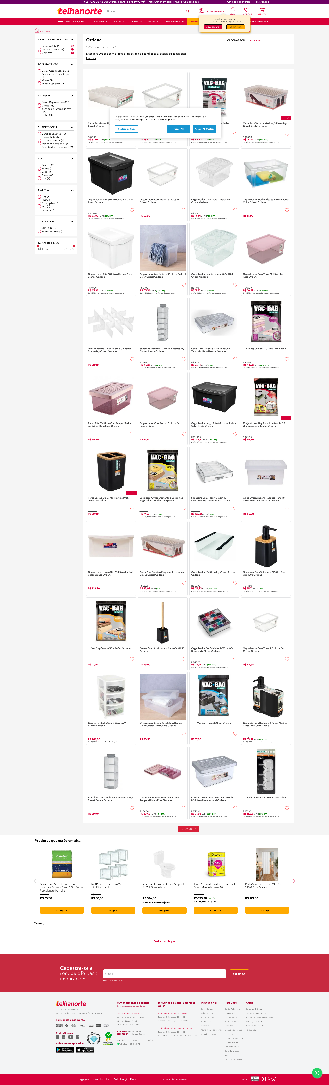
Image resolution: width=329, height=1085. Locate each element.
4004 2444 (122, 1031)
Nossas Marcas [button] (173, 21)
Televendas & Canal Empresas (176, 1002)
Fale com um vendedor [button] (255, 21)
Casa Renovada (231, 1042)
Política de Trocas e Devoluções (259, 1017)
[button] (74, 21)
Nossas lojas (206, 1026)
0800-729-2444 (124, 1034)
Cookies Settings (126, 129)
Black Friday (230, 1034)
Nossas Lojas (154, 21)
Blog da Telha (231, 1013)
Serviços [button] (134, 21)
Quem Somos (207, 1009)
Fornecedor (206, 1021)
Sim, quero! (213, 26)
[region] (165, 123)
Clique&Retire (231, 1017)
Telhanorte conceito (209, 1013)
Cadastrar (239, 973)
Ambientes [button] (99, 21)
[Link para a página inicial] (37, 30)
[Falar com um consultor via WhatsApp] (317, 1073)
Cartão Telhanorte (232, 1009)
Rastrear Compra (232, 1047)
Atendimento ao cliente (211, 1030)
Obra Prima (230, 1026)
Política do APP (252, 1030)
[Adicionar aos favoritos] (235, 134)
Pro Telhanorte (207, 1017)
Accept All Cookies (204, 129)
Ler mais (91, 58)
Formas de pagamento (256, 1013)
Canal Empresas (232, 1051)
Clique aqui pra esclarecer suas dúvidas (131, 1006)
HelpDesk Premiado (233, 1021)
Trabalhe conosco (208, 1034)
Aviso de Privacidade (113, 980)
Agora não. (235, 26)
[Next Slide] (294, 881)
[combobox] (148, 11)
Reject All (179, 129)
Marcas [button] (117, 21)
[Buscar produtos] (188, 11)
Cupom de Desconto (234, 1038)
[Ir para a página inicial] (79, 11)
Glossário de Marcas (233, 1030)
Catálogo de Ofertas (233, 1059)
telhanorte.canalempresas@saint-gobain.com (178, 1036)
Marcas (228, 1055)
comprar (62, 910)
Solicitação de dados (255, 1021)
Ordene (45, 31)
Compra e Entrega (254, 1009)
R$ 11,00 (43, 249)
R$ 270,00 (68, 249)
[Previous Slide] (34, 881)
